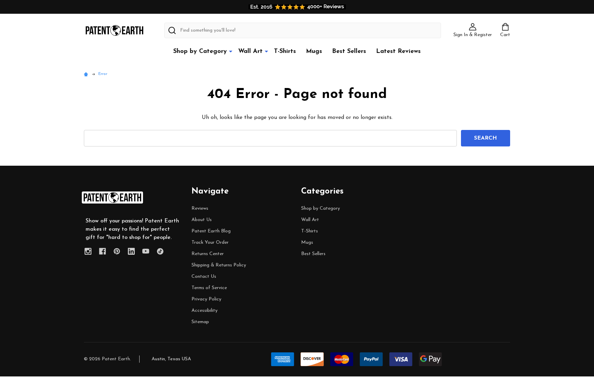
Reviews (199, 208)
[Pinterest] (117, 251)
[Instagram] (88, 251)
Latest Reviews (398, 51)
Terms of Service (209, 287)
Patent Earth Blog (211, 231)
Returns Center (207, 253)
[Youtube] (146, 251)
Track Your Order (210, 242)
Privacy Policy (206, 299)
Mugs (314, 51)
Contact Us (203, 276)
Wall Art (250, 51)
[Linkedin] (131, 251)
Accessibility (204, 310)
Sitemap (200, 322)
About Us (201, 219)
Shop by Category (200, 51)
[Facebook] (102, 251)
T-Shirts (285, 51)
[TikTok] (160, 251)
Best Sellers (349, 51)
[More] (230, 51)
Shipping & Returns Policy (218, 265)
